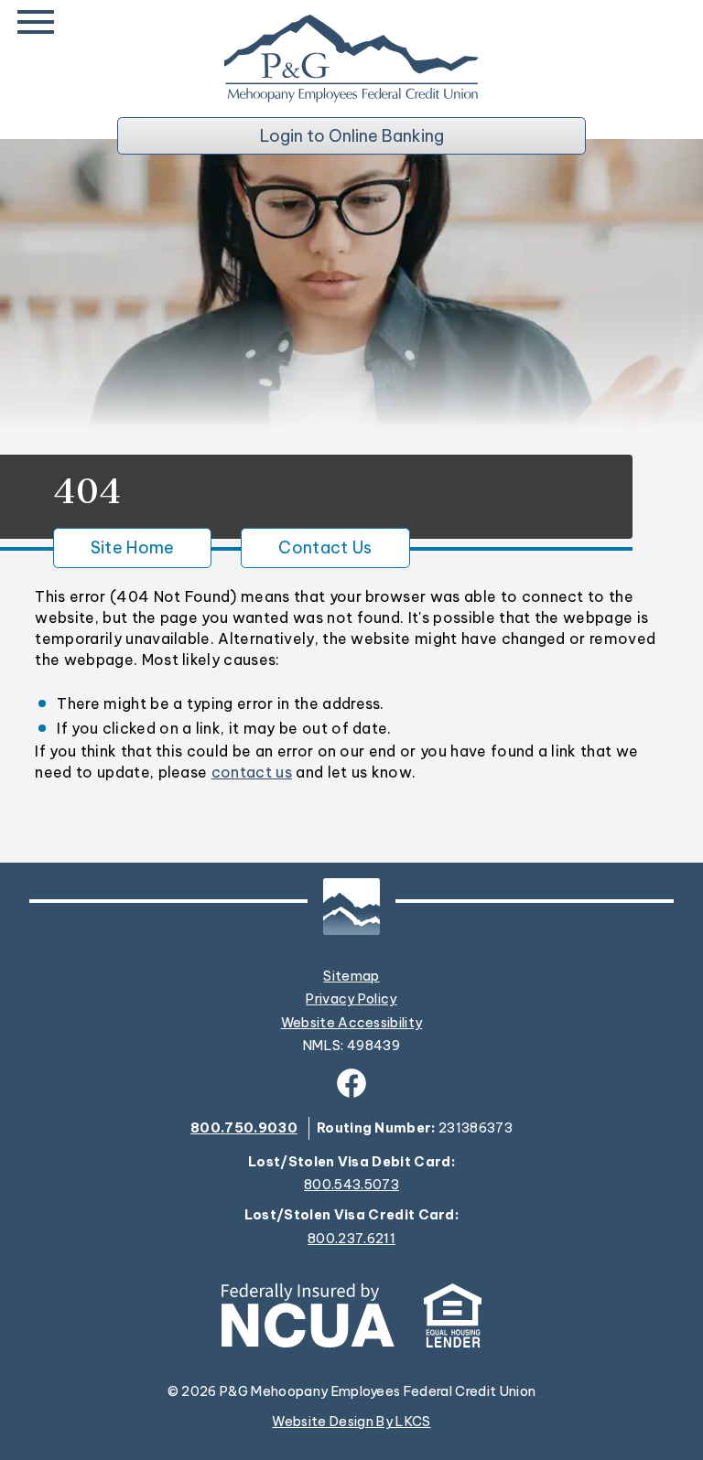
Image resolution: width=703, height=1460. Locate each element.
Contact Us (325, 547)
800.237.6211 (351, 1239)
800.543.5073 (351, 1185)
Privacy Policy (351, 999)
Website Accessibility (352, 1022)
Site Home (133, 547)
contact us (251, 772)
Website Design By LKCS (351, 1421)
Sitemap (351, 976)
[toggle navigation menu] (39, 22)
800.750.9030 (243, 1128)
